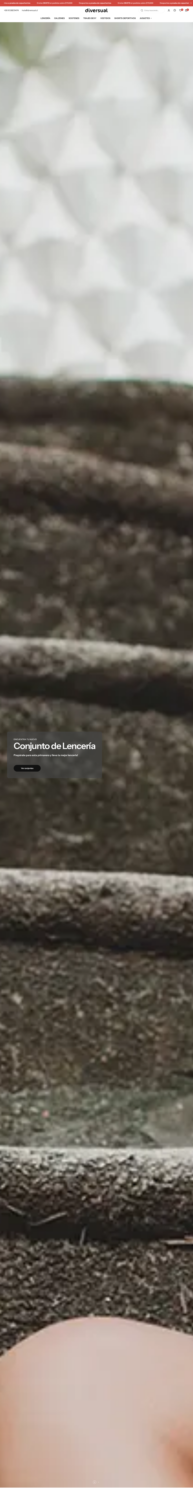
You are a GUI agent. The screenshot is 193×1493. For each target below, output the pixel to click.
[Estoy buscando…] (142, 10)
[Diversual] (96, 10)
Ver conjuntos (27, 768)
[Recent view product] (175, 10)
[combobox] (151, 10)
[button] (94, 1482)
